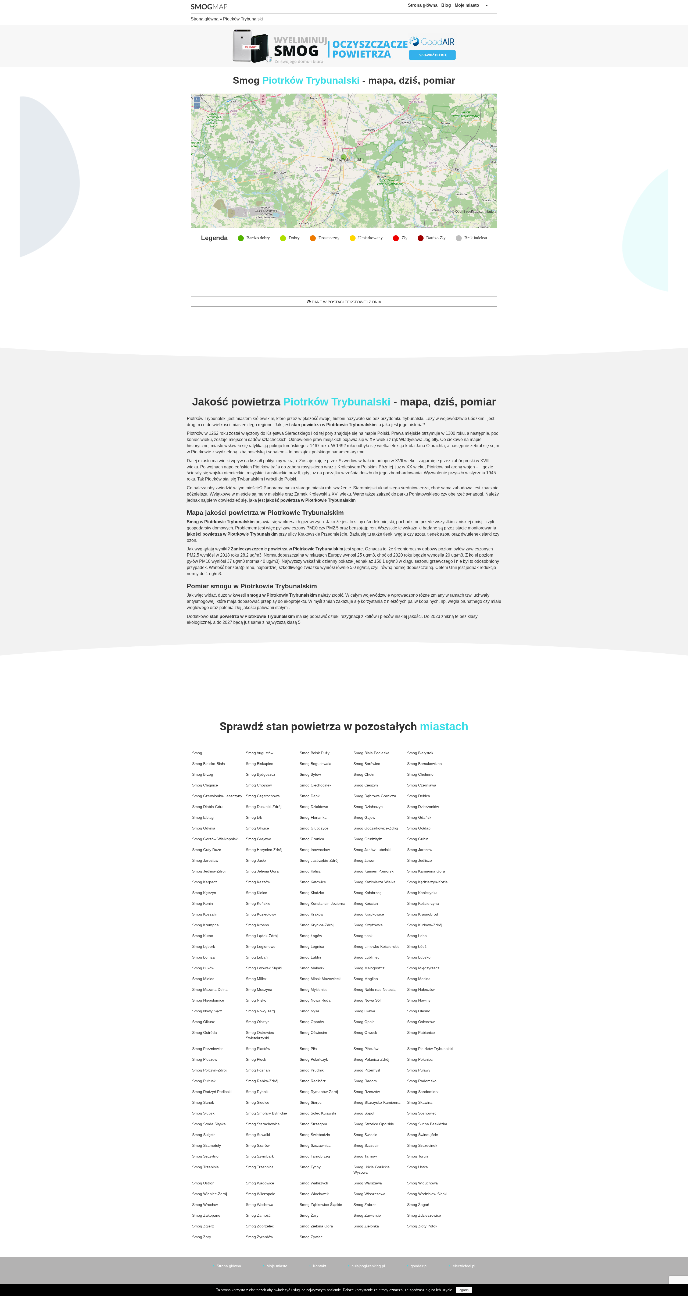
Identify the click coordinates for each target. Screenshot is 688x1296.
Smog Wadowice (260, 1183)
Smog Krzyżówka (368, 925)
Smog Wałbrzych (314, 1183)
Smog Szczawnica (315, 1145)
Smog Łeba (417, 936)
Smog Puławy (418, 1070)
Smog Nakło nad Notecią (374, 989)
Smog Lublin (310, 957)
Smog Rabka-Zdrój (262, 1081)
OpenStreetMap (466, 211)
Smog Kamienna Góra (426, 871)
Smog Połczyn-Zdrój (209, 1070)
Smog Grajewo (258, 839)
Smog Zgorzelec (260, 1226)
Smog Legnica (312, 946)
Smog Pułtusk (204, 1081)
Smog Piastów (258, 1048)
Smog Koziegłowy (261, 914)
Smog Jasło (256, 860)
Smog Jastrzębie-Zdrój (319, 860)
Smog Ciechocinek (315, 785)
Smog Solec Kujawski (318, 1113)
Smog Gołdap (419, 828)
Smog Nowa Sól (367, 1000)
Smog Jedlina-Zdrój (208, 871)
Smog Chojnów (259, 785)
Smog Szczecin (366, 1145)
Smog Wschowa (259, 1204)
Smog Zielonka (366, 1226)
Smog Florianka (313, 817)
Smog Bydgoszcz (260, 774)
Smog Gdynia (203, 828)
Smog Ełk (254, 817)
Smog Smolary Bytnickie (266, 1113)
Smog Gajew (364, 817)
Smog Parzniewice (208, 1048)
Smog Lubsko (419, 957)
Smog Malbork (312, 968)
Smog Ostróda (204, 1032)
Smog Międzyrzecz (423, 968)
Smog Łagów (311, 936)
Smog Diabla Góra (208, 806)
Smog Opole (364, 1022)
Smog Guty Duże (206, 850)
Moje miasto (467, 5)
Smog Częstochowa (263, 796)
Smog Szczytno (205, 1156)
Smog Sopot (363, 1113)
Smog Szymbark (260, 1156)
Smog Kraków (311, 914)
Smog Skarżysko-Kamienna (376, 1102)
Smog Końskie (258, 903)
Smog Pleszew (204, 1059)
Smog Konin (202, 903)
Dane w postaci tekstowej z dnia (346, 302)
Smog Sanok (203, 1102)
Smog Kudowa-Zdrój (424, 925)
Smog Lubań (257, 957)
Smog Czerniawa (421, 785)
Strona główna (423, 5)
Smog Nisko (256, 1000)
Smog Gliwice (257, 828)
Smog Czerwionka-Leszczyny (217, 796)
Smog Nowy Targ (260, 1011)
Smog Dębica (418, 796)
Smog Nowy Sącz (207, 1011)
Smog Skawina (419, 1102)
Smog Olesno (418, 1011)
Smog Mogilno (365, 979)
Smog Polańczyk (314, 1059)
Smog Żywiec (311, 1237)
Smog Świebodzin (315, 1135)
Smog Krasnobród (422, 914)
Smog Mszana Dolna (210, 989)
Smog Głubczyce (314, 828)
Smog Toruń (417, 1156)
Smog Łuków (203, 968)
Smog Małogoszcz (369, 968)
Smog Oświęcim (313, 1032)
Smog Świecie (365, 1135)
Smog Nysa (309, 1011)
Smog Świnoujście (422, 1135)
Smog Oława (364, 1011)
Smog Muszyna (259, 989)
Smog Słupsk (203, 1113)
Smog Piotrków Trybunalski (430, 1048)
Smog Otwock (365, 1032)
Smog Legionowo (260, 946)
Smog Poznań (258, 1070)
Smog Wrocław (205, 1204)
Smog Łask (362, 936)
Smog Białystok (420, 753)
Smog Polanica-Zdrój (371, 1059)
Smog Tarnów (365, 1156)
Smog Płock (256, 1059)
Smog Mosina (419, 979)
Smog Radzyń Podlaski (211, 1092)
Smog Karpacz (204, 882)
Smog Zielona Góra (316, 1226)
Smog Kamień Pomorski (373, 871)
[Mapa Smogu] (211, 7)
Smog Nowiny (419, 1000)
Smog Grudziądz (367, 839)
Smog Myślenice (314, 989)
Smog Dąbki (310, 796)
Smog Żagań (418, 1204)
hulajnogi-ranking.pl (368, 1266)
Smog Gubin (417, 839)
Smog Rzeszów (366, 1092)
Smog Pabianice (421, 1032)
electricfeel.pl (464, 1266)
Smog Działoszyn (368, 806)
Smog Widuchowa (422, 1183)
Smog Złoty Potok (422, 1226)
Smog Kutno (202, 936)
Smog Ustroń (203, 1183)
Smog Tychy (310, 1167)
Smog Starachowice (263, 1124)
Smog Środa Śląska (209, 1124)
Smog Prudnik (312, 1070)
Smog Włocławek (314, 1194)
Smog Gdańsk (419, 817)
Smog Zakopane (206, 1215)
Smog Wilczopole (260, 1194)
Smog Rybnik (257, 1092)
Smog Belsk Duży (314, 753)
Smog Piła (308, 1048)
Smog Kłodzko (312, 893)
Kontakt (319, 1266)
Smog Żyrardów (259, 1237)
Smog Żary (309, 1215)
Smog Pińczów (365, 1048)
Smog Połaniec (420, 1059)
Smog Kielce (256, 893)
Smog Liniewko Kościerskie (376, 946)
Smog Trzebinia (205, 1167)
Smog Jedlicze (419, 860)
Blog (446, 5)
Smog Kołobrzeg (367, 893)
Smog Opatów (312, 1022)
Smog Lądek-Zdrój (262, 936)
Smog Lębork (203, 946)
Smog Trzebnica (260, 1167)
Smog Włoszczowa (369, 1194)
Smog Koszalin (204, 914)
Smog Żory (201, 1237)
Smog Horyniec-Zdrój (264, 850)
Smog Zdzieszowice (424, 1215)
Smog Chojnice (205, 785)
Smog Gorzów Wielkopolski (215, 839)
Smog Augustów (259, 753)
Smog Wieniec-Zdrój (209, 1194)
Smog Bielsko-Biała (208, 763)
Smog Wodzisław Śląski (427, 1194)
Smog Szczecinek (422, 1145)
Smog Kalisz (310, 871)
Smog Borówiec (366, 763)
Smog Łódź (417, 946)
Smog (197, 753)
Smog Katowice (313, 882)
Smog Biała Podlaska (371, 753)
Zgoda (464, 1290)
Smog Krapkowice (368, 914)
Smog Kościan (365, 903)
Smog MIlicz (256, 979)
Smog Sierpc (310, 1102)
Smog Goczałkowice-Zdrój (375, 828)
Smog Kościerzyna (423, 903)
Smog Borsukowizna (424, 763)
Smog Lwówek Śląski (264, 968)
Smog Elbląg (203, 817)
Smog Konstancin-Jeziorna (322, 903)
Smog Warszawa (367, 1183)
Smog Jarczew (419, 850)
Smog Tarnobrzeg (315, 1156)
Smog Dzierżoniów (423, 806)
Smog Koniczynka (422, 893)
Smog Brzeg (202, 774)
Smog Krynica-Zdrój (317, 925)
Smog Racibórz (313, 1081)
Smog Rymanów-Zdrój (319, 1092)
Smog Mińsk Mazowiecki (320, 979)
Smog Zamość (258, 1215)
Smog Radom (365, 1081)
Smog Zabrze (365, 1204)
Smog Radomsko (421, 1081)
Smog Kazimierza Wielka (374, 882)
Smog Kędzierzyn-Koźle (427, 882)
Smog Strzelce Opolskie (373, 1124)
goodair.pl (419, 1266)
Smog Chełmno (420, 774)
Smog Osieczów (421, 1022)
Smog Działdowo (314, 806)
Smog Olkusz (203, 1022)
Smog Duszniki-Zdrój (263, 806)
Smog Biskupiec (259, 763)
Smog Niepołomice (208, 1000)
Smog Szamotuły (206, 1145)
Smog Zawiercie (367, 1215)
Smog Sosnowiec (421, 1113)
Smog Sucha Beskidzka (427, 1124)
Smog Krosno (257, 925)
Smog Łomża (203, 957)
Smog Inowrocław (315, 850)
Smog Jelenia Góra (262, 871)
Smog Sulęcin (204, 1135)
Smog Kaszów (258, 882)
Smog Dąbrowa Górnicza (374, 796)
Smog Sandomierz (423, 1092)
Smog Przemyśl (366, 1070)
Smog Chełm (364, 774)
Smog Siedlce (257, 1102)
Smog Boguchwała (315, 763)
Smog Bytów (310, 774)
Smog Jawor (364, 860)
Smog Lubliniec (366, 957)
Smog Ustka (417, 1167)
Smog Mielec (203, 979)
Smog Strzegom (313, 1124)
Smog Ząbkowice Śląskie (321, 1204)
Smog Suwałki (258, 1135)
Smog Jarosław (205, 860)
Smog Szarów (258, 1145)
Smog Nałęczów (421, 989)
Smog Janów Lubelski (371, 850)
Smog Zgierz (203, 1226)
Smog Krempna (205, 925)
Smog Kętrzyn (204, 893)
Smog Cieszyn (365, 785)
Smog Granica (312, 839)
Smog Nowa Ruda (315, 1000)
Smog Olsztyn (258, 1022)
